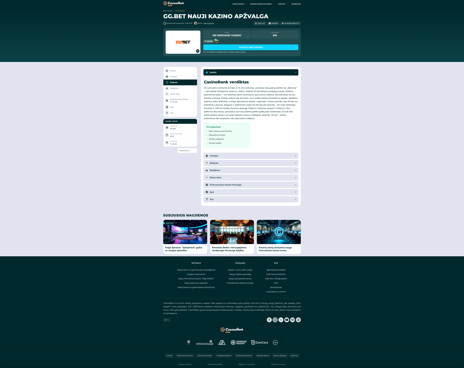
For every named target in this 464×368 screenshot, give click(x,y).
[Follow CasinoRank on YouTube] (286, 319)
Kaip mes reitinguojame (276, 278)
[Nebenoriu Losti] (204, 342)
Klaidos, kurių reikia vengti (240, 270)
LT (166, 320)
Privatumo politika (215, 364)
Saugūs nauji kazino (196, 274)
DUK (276, 283)
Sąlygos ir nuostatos (246, 364)
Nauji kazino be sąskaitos (196, 283)
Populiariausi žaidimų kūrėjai (240, 283)
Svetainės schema (278, 364)
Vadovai (281, 4)
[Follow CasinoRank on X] (280, 319)
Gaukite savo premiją (251, 47)
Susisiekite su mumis (276, 291)
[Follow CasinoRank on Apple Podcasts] (298, 319)
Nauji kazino (238, 4)
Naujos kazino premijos (261, 4)
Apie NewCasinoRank (276, 270)
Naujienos (296, 4)
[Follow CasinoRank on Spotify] (292, 319)
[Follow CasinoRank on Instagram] (275, 319)
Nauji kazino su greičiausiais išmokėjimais (196, 270)
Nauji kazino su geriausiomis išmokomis (196, 287)
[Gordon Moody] (238, 342)
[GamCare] (259, 342)
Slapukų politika (184, 364)
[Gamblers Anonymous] (222, 342)
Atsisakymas (276, 287)
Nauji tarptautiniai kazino (240, 278)
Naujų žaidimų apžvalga (240, 274)
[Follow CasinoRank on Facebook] (269, 319)
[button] (250, 72)
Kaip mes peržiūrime (276, 274)
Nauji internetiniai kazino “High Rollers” (196, 278)
